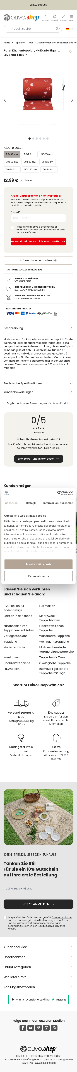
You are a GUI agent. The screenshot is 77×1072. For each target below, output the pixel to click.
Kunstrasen (12, 657)
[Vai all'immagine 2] (33, 138)
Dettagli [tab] (31, 502)
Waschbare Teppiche (54, 636)
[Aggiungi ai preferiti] (70, 51)
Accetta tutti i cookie (38, 564)
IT (71, 29)
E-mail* (15, 212)
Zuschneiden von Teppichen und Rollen (19, 628)
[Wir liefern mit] (71, 976)
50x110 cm (29, 154)
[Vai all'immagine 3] (36, 138)
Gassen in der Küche (18, 616)
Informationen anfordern (36, 260)
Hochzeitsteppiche (17, 663)
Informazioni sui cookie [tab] (58, 502)
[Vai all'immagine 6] (47, 138)
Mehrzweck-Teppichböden (49, 618)
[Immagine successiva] (72, 100)
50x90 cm (12, 154)
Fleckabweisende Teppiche (51, 628)
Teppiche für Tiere (52, 657)
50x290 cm (30, 169)
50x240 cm (12, 169)
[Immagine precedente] (5, 100)
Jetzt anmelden (36, 904)
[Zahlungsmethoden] (71, 986)
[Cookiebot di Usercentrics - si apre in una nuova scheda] (57, 493)
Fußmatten (47, 606)
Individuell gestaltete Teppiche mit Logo (53, 671)
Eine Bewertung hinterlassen (36, 458)
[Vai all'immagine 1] (29, 138)
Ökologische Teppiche (55, 663)
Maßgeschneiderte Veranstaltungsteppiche (56, 649)
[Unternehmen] (71, 956)
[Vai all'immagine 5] (43, 138)
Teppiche (10, 642)
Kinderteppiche (14, 647)
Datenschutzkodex (62, 917)
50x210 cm (47, 161)
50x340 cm (49, 169)
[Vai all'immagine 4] (40, 138)
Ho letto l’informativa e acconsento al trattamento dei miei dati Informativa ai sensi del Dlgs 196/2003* (41, 229)
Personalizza (36, 575)
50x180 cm (30, 161)
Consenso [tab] (11, 502)
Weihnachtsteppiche (54, 642)
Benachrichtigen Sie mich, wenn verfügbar (38, 241)
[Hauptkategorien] (71, 966)
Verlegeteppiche (16, 636)
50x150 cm (12, 161)
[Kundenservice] (71, 946)
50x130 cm (47, 154)
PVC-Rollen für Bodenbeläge (14, 608)
